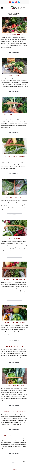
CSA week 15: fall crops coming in (14, 322)
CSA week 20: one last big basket (14, 115)
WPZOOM (15, 469)
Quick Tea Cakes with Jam (14, 346)
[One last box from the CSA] (14, 17)
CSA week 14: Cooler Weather (14, 386)
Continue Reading (14, 52)
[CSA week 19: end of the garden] (14, 139)
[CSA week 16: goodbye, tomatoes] (14, 262)
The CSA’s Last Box (14, 76)
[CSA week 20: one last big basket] (14, 98)
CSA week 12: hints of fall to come (14, 436)
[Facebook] (13, 1)
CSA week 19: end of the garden (15, 156)
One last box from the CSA (14, 35)
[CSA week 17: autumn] (14, 221)
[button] (2, 8)
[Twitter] (19, 1)
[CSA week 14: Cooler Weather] (14, 368)
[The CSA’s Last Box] (14, 59)
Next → (25, 461)
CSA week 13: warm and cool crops (15, 412)
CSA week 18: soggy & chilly (14, 197)
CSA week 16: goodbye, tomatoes (14, 279)
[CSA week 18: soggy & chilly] (14, 180)
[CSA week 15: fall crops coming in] (14, 305)
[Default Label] (16, 1)
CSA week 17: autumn (14, 238)
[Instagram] (10, 1)
